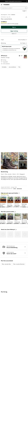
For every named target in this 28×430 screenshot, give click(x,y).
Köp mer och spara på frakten (9, 193)
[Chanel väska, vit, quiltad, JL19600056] (17, 216)
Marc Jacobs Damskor (19, 264)
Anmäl (14, 188)
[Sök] (25, 8)
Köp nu (14, 27)
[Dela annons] (26, 17)
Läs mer (16, 23)
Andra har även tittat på (9, 229)
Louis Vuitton (2, 220)
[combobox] (14, 8)
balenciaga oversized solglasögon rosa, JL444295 (17, 205)
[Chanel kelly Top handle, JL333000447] (10, 216)
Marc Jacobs (24, 220)
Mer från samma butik (8, 211)
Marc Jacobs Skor (6, 264)
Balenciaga (9, 203)
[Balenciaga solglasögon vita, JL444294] (10, 200)
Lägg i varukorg (14, 31)
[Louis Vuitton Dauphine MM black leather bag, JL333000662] (3, 216)
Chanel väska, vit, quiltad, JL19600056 (17, 222)
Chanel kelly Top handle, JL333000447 (10, 222)
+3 (23, 165)
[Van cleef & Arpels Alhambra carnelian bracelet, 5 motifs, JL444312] (3, 200)
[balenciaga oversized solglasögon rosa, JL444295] (17, 200)
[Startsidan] (6, 4)
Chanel (8, 220)
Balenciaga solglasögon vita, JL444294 (10, 205)
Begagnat (22, 174)
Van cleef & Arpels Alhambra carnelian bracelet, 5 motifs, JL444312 (2, 205)
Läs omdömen (12, 67)
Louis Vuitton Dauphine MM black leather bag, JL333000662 (3, 222)
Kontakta (4, 67)
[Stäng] (27, 1)
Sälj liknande (19, 188)
